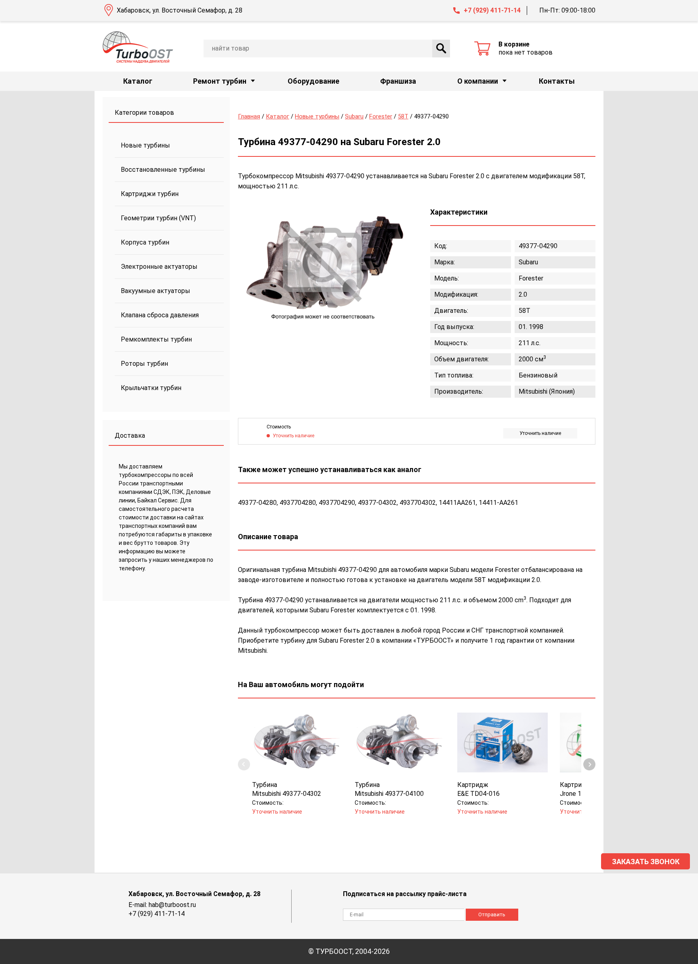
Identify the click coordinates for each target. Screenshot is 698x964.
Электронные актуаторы (159, 266)
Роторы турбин (144, 363)
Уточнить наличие (540, 433)
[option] (323, 263)
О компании (477, 81)
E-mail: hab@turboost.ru (162, 905)
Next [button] (589, 764)
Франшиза (398, 81)
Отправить (491, 914)
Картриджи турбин (150, 194)
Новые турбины (145, 145)
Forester (380, 116)
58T (403, 116)
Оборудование (313, 81)
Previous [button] (244, 764)
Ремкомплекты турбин (156, 339)
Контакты (557, 81)
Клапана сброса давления (160, 315)
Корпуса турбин (145, 242)
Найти (441, 48)
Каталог (137, 81)
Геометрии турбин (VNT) (158, 218)
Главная (249, 116)
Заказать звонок (645, 861)
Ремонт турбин (219, 81)
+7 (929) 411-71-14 (492, 10)
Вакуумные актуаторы (155, 291)
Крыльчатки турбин (151, 388)
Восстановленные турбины (163, 169)
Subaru (354, 116)
